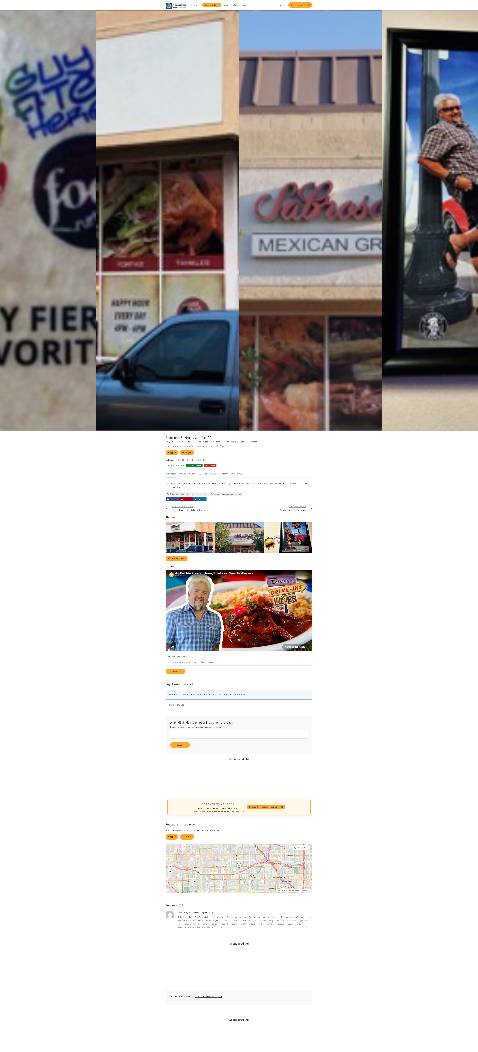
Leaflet (280, 891)
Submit (175, 671)
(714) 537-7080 (176, 494)
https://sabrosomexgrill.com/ (227, 494)
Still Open (195, 466)
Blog (235, 5)
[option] (310, 220)
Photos (182, 473)
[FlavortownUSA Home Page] (176, 6)
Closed (211, 466)
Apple (173, 452)
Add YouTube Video (176, 656)
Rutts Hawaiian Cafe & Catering (190, 508)
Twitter (201, 499)
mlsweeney (194, 913)
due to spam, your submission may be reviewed (196, 727)
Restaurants (210, 5)
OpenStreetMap (293, 891)
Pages (244, 5)
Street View (302, 848)
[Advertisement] (239, 779)
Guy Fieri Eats (207, 473)
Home (197, 5)
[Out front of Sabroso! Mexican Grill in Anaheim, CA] (167, 220)
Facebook (173, 499)
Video (192, 473)
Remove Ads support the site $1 (266, 807)
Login (280, 5)
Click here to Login (209, 996)
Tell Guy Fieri (301, 5)
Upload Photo (178, 558)
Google (188, 452)
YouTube (187, 499)
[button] (170, 866)
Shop (226, 5)
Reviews (223, 473)
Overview (171, 473)
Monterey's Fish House (293, 508)
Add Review (237, 473)
